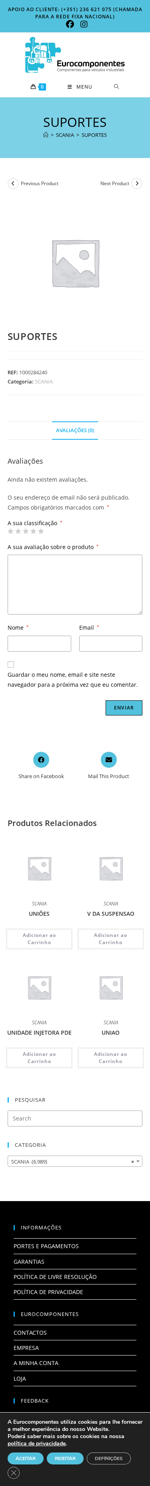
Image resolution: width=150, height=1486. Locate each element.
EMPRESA (26, 1348)
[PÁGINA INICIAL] (45, 134)
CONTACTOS (30, 1332)
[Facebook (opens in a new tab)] (70, 24)
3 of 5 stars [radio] (25, 531)
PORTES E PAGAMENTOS (46, 1246)
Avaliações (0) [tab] (75, 430)
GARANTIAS (29, 1261)
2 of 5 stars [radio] (18, 531)
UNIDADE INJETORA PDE (39, 1032)
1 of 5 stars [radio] (10, 531)
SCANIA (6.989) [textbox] (72, 1161)
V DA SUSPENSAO (110, 913)
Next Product (114, 183)
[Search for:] (116, 87)
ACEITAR (26, 1458)
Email (89, 627)
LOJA (20, 1378)
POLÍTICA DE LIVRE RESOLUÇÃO (55, 1276)
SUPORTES (94, 134)
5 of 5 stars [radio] (41, 531)
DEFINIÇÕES (109, 1458)
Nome (18, 627)
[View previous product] (13, 183)
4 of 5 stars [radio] (33, 531)
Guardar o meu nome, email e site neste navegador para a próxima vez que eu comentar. (73, 679)
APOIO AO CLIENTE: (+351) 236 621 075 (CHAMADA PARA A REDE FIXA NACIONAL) (75, 13)
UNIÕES (39, 913)
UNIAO (111, 1032)
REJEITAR (65, 1458)
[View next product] (136, 183)
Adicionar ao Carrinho (39, 939)
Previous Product (39, 183)
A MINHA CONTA (36, 1363)
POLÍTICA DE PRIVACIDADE (48, 1292)
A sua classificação (35, 523)
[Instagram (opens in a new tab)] (82, 24)
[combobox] (75, 1161)
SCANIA (44, 381)
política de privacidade (37, 1443)
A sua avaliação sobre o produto (53, 547)
